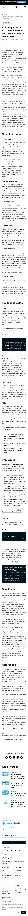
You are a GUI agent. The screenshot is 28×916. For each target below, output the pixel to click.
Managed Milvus (6, 875)
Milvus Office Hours (19, 889)
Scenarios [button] (5, 39)
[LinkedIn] (15, 850)
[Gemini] (14, 858)
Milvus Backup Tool (6, 898)
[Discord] (11, 850)
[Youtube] (19, 850)
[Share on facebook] (14, 757)
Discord (17, 892)
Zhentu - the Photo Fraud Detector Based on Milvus (18, 785)
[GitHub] (3, 850)
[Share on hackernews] (21, 757)
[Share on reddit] (17, 757)
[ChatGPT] (3, 858)
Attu (3, 889)
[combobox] (19, 7)
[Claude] (11, 858)
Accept (23, 912)
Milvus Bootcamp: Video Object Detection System (12, 512)
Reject (17, 912)
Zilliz (4, 829)
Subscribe (14, 843)
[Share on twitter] (10, 757)
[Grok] (8, 858)
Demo (16, 873)
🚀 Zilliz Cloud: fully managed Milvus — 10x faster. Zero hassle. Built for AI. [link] (9, 2)
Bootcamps (18, 870)
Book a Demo (5, 877)
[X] (7, 850)
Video (16, 875)
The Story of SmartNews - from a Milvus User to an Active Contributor (18, 795)
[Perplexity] (6, 858)
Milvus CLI (5, 891)
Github (17, 895)
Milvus (4, 406)
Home (3, 14)
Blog (7, 14)
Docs (3, 870)
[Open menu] (25, 7)
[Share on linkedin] (6, 757)
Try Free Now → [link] (21, 2)
